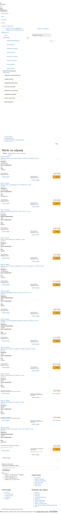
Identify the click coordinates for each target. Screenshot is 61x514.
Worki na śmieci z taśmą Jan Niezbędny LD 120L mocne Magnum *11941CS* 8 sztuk (22, 266)
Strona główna (4, 13)
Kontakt (3, 23)
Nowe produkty (10, 68)
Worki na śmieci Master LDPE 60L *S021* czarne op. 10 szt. (16, 211)
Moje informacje (39, 482)
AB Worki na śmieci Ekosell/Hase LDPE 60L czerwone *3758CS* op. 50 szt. (20, 320)
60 (11, 155)
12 (7, 155)
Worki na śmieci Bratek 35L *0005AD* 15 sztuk (12, 375)
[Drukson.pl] (30, 32)
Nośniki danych (10, 44)
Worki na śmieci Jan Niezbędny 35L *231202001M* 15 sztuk (16, 185)
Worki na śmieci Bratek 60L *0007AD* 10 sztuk (12, 402)
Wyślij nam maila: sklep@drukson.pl (15, 30)
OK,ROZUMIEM (53, 511)
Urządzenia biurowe (12, 60)
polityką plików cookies (42, 511)
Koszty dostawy (9, 495)
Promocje (37, 495)
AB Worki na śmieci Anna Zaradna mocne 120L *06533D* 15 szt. (17, 429)
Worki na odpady (5, 156)
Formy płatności (9, 494)
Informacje (4, 19)
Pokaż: (5, 153)
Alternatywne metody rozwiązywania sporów (46, 505)
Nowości (37, 492)
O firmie (7, 492)
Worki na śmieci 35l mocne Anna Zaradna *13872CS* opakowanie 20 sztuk (19, 158)
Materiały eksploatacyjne (13, 40)
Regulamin (37, 498)
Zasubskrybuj (6, 470)
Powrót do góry (6, 458)
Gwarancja (7, 497)
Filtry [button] (56, 144)
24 (9, 155)
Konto (2, 16)
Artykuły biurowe (11, 52)
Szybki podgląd (6, 177)
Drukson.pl (7, 509)
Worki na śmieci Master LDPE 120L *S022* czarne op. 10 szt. (16, 292)
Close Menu (4, 10)
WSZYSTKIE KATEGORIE (9, 71)
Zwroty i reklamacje (40, 502)
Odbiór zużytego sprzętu (41, 503)
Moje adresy (38, 484)
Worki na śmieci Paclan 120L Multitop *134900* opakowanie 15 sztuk (18, 349)
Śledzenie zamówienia (40, 481)
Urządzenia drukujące (12, 48)
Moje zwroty (38, 485)
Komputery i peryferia (12, 56)
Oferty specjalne (11, 64)
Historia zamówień (39, 479)
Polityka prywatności (40, 500)
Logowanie (37, 477)
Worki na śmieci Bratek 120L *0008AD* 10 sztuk (13, 239)
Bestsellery (37, 494)
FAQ (36, 506)
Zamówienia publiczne (40, 497)
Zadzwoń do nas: (10, 28)
